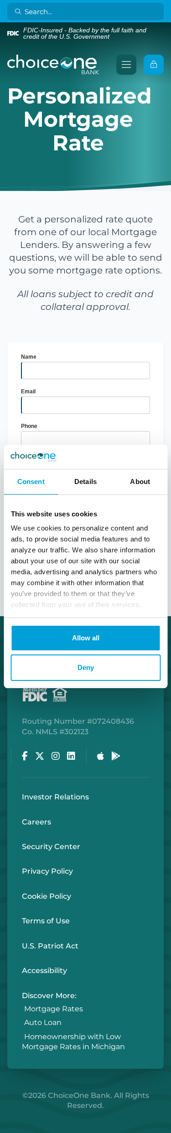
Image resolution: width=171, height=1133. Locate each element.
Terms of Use (46, 921)
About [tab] (140, 481)
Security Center (51, 846)
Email (28, 391)
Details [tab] (85, 481)
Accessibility (44, 970)
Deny (86, 667)
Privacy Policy (47, 871)
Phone (29, 426)
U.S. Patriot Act (50, 946)
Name (28, 357)
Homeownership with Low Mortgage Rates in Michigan (73, 1041)
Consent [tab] (31, 481)
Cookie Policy (46, 896)
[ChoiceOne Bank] (53, 64)
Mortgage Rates (53, 1008)
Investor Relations (55, 797)
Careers (36, 822)
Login (7, 1126)
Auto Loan (43, 1023)
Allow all (85, 638)
